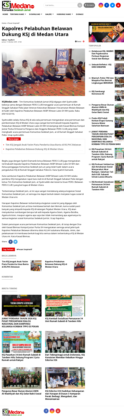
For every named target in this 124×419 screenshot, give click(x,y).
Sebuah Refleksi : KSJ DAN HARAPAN (101, 65)
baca (79, 41)
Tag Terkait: (8, 249)
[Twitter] (15, 242)
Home (4, 23)
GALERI (48, 14)
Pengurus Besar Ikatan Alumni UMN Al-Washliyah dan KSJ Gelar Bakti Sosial (21, 392)
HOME (5, 14)
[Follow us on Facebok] (46, 410)
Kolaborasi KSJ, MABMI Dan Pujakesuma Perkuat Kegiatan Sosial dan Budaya (102, 55)
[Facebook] (10, 242)
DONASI (79, 14)
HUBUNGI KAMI (64, 14)
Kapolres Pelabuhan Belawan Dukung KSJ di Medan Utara (34, 149)
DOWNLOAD (34, 14)
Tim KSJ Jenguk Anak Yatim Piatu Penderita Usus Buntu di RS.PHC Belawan (43, 144)
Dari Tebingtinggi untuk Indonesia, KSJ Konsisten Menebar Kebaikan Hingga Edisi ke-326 (65, 357)
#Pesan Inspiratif (24, 249)
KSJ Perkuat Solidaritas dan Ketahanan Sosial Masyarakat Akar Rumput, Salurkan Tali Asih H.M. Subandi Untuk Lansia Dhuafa (103, 170)
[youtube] (118, 5)
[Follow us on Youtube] (58, 410)
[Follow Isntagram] (52, 410)
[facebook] (106, 5)
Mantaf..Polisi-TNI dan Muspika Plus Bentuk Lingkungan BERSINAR (103, 80)
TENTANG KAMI (17, 14)
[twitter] (112, 5)
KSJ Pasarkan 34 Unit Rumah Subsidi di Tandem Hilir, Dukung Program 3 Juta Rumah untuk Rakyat (21, 357)
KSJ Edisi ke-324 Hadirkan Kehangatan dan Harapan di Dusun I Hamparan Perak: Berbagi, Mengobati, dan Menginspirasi (64, 395)
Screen (90, 5)
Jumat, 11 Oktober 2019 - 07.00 (11, 42)
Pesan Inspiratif (13, 23)
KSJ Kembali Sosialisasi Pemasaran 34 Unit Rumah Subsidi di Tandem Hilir (64, 320)
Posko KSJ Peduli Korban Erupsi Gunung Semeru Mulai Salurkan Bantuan (102, 122)
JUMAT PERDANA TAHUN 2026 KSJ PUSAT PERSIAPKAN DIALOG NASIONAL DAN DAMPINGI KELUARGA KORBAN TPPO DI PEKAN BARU (20, 324)
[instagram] (100, 5)
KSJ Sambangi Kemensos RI (98, 92)
